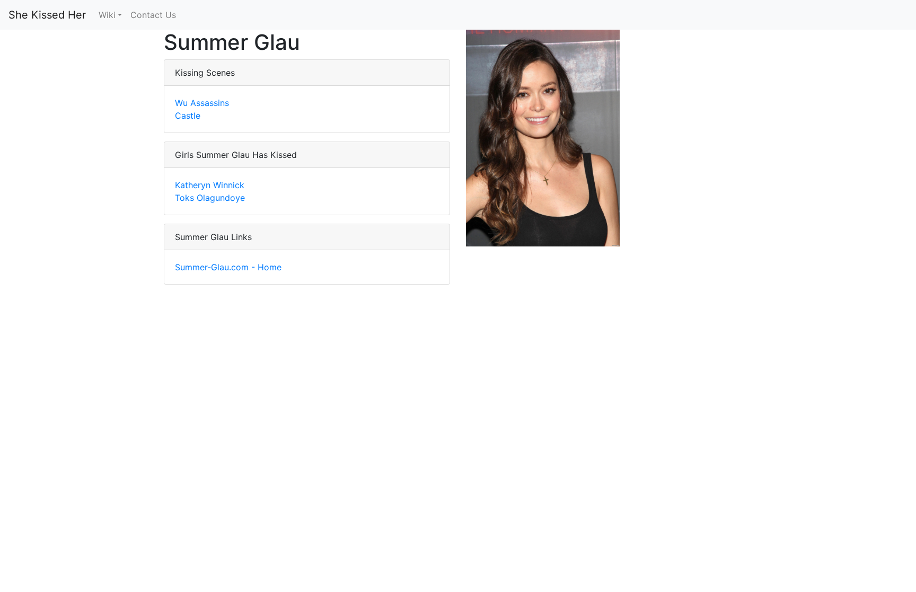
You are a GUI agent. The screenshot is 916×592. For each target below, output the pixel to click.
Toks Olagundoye (210, 197)
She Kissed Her (47, 14)
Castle (187, 115)
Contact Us (153, 15)
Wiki (107, 15)
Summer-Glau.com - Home (228, 267)
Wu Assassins (202, 103)
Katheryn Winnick (209, 185)
